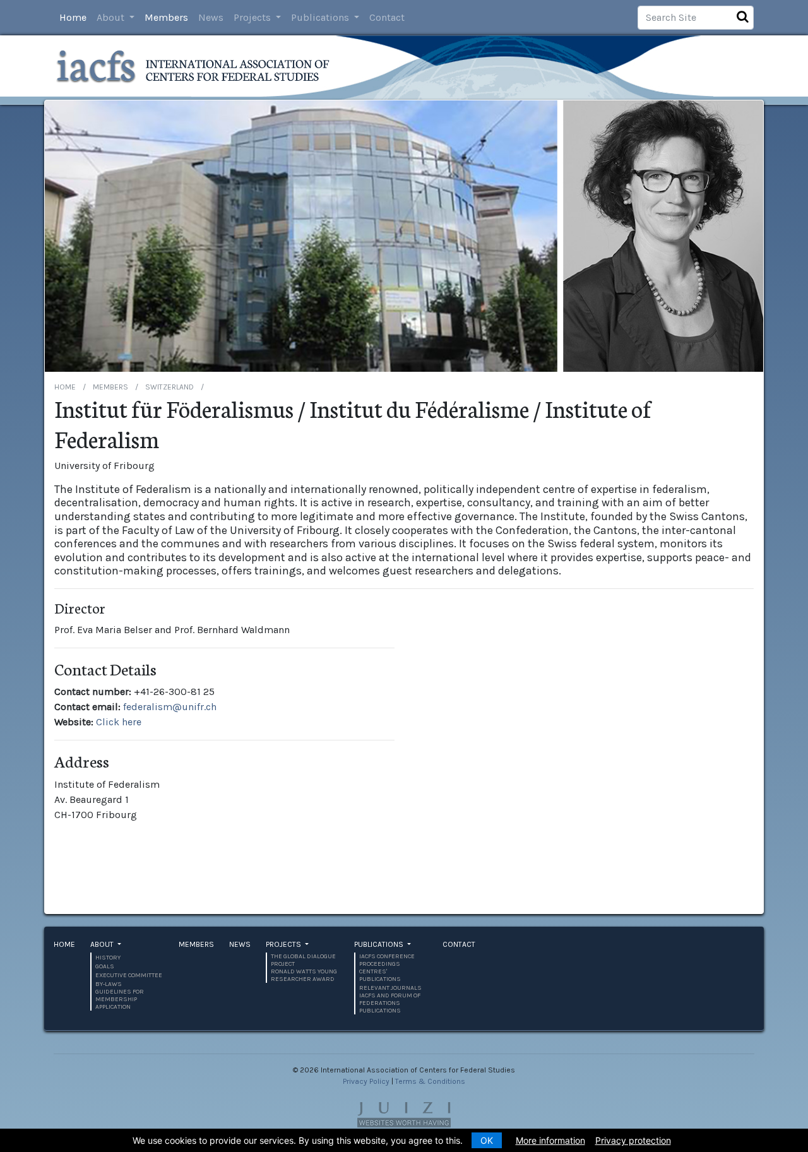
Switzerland (169, 387)
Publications (321, 17)
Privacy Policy (366, 1081)
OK (486, 1140)
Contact (387, 17)
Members (166, 17)
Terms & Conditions (430, 1081)
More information (550, 1140)
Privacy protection (633, 1140)
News (210, 17)
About (112, 17)
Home (72, 17)
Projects (253, 17)
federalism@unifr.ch (170, 707)
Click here (118, 722)
